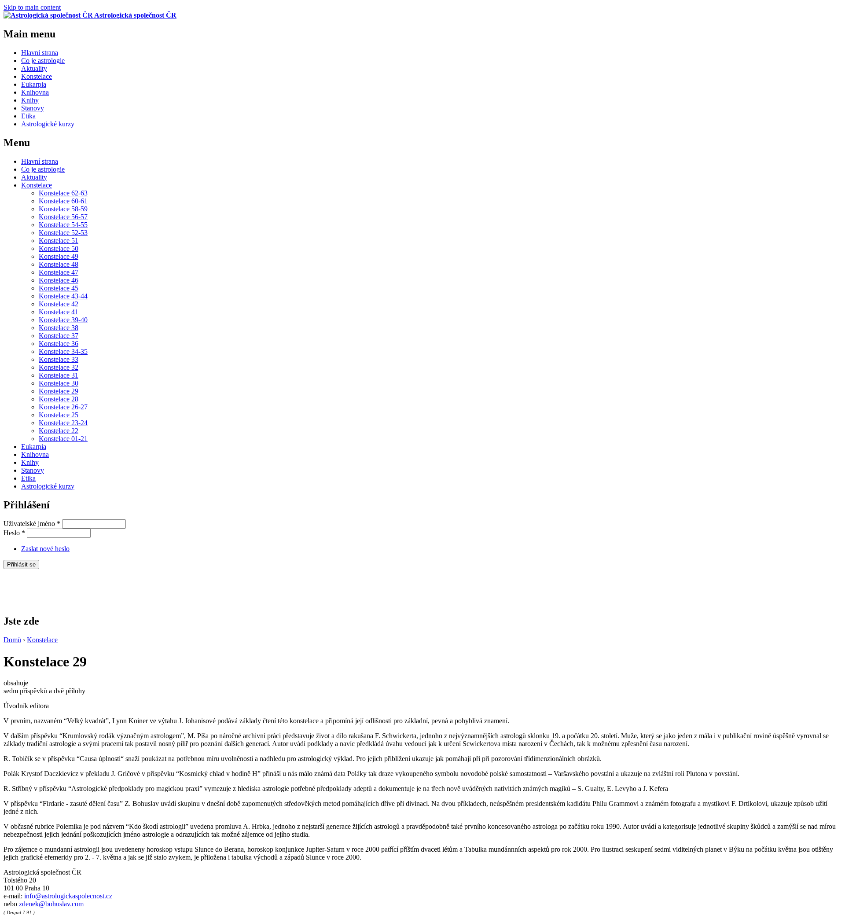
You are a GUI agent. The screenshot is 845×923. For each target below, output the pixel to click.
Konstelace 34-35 (63, 351)
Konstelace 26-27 (63, 407)
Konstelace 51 (58, 240)
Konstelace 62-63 (63, 193)
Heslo (14, 533)
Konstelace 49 (58, 256)
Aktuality (34, 68)
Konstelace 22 (58, 430)
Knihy (30, 100)
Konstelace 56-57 (63, 217)
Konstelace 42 (58, 304)
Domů (12, 640)
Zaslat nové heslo (45, 548)
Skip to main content (32, 7)
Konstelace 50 (58, 248)
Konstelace (36, 76)
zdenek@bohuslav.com (51, 904)
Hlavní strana (39, 52)
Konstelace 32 (58, 367)
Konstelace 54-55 (63, 224)
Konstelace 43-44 (63, 296)
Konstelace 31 (58, 375)
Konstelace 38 (58, 327)
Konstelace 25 (58, 415)
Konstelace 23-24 (63, 423)
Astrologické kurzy (47, 124)
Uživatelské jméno (32, 523)
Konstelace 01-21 (63, 438)
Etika (28, 116)
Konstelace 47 (58, 272)
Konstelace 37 (58, 335)
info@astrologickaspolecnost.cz (68, 896)
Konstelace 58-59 (63, 209)
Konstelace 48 (58, 264)
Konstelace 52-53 (63, 232)
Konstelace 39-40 (63, 320)
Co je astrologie (43, 60)
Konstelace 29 (58, 391)
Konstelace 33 (58, 359)
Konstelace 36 (58, 343)
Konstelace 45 (58, 288)
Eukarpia (33, 84)
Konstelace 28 (58, 399)
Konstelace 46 (58, 280)
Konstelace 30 (58, 383)
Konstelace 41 (58, 312)
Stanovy (32, 108)
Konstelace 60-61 (63, 201)
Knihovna (35, 92)
